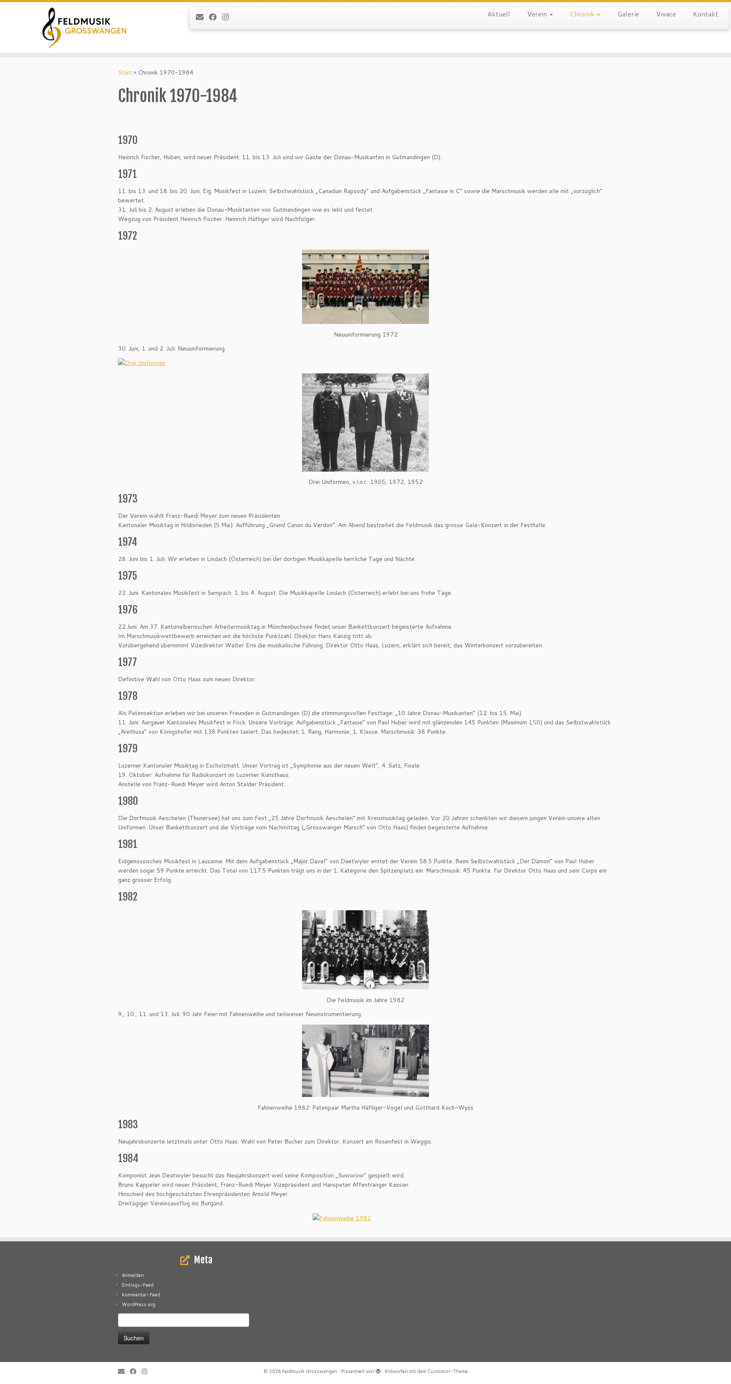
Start (125, 72)
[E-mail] (202, 16)
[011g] (365, 286)
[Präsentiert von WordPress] (378, 1370)
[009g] (365, 950)
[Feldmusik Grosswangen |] (84, 27)
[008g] (365, 422)
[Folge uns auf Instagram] (228, 16)
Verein (538, 14)
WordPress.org (138, 1304)
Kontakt (705, 14)
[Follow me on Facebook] (215, 16)
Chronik (583, 14)
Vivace (666, 14)
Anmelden (133, 1275)
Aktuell (498, 14)
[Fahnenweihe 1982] (365, 1218)
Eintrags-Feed (138, 1285)
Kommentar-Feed (141, 1294)
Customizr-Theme (448, 1371)
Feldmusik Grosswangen (309, 1371)
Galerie (628, 14)
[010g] (365, 1061)
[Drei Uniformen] (141, 362)
